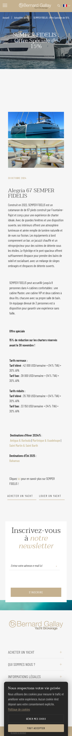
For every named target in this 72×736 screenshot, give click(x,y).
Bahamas (14, 461)
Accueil (6, 17)
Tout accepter (36, 728)
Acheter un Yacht (20, 496)
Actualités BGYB (21, 17)
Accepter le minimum (18, 732)
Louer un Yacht (50, 496)
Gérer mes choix (36, 718)
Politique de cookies (19, 709)
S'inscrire (36, 592)
